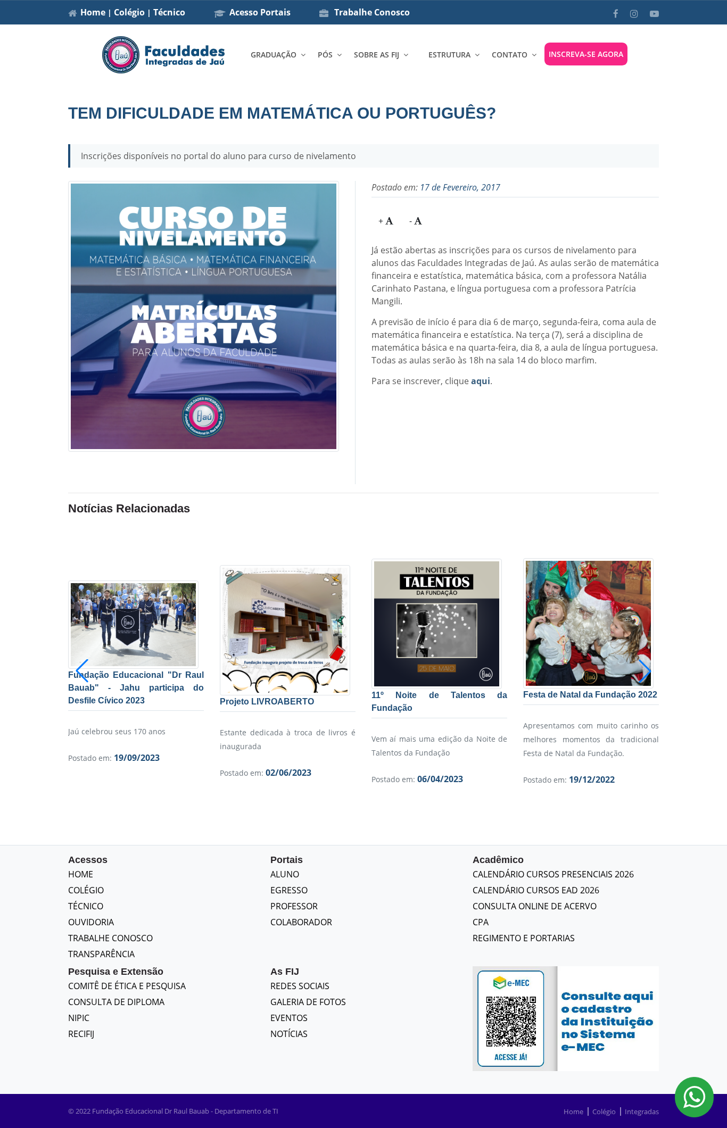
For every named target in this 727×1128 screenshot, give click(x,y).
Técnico (169, 12)
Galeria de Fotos (308, 1002)
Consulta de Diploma (116, 1002)
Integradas (642, 1111)
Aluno (284, 874)
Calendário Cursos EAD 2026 (536, 890)
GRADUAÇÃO (273, 54)
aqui (480, 381)
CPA (481, 922)
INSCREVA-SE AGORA (586, 54)
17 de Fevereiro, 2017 (460, 187)
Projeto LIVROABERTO (267, 701)
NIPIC (78, 1018)
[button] (645, 671)
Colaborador (301, 922)
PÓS (325, 54)
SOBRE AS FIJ (376, 54)
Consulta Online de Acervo (535, 906)
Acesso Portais (260, 12)
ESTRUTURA (449, 54)
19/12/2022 (592, 779)
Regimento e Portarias (524, 938)
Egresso (289, 890)
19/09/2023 (137, 758)
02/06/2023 (288, 772)
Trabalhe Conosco (371, 12)
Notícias (289, 1034)
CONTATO (509, 54)
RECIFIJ (81, 1034)
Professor (294, 906)
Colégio (129, 12)
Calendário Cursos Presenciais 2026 (553, 874)
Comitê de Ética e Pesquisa (127, 986)
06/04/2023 (440, 779)
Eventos (289, 1018)
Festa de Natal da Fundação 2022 (590, 694)
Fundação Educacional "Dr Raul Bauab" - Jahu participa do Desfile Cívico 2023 (136, 687)
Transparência (101, 954)
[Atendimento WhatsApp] (694, 1097)
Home (92, 12)
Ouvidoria (91, 922)
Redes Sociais (299, 986)
